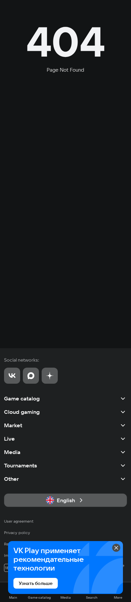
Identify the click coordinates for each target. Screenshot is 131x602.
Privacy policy (17, 532)
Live (9, 438)
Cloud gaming (22, 411)
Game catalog (22, 398)
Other (11, 478)
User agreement (19, 521)
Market (13, 425)
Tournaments (20, 465)
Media (12, 452)
